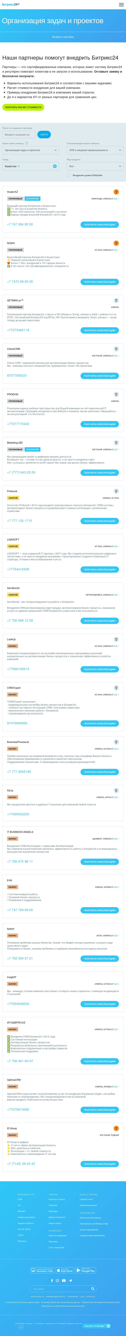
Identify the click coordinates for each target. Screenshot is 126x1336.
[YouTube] (64, 1280)
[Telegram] (70, 1280)
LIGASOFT (13, 539)
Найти (44, 134)
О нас (82, 1296)
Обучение (53, 1205)
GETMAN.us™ (15, 300)
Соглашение (72, 1296)
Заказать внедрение (58, 1235)
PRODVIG (12, 394)
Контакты (90, 1296)
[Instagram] (57, 1280)
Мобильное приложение (90, 1217)
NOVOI (11, 243)
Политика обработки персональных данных (60, 1302)
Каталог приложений (89, 1229)
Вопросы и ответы (57, 1199)
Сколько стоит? (86, 1199)
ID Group (12, 1128)
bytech (10, 928)
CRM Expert (13, 687)
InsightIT (11, 977)
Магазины (22, 1241)
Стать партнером (56, 1247)
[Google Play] (85, 1270)
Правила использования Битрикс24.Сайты (101, 1302)
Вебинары (53, 1211)
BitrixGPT (22, 1211)
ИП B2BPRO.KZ (16, 1022)
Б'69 (9, 880)
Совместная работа (26, 1217)
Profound (12, 491)
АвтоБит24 (13, 588)
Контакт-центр (24, 1229)
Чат (19, 1205)
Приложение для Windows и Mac (94, 1223)
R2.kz (10, 790)
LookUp (11, 639)
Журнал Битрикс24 (57, 1217)
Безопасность (37, 1296)
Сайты (21, 1235)
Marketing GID (15, 442)
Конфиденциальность (56, 1296)
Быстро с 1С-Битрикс (94, 1325)
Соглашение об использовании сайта (22, 1302)
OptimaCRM (14, 1080)
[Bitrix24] (10, 4)
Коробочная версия (88, 1205)
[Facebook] (52, 1280)
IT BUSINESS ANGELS (20, 832)
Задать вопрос (55, 1223)
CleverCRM (13, 349)
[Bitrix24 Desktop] (42, 1270)
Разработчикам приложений (92, 1235)
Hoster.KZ (12, 192)
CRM (20, 1199)
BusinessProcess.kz (18, 742)
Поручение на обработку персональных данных (63, 1306)
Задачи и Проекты (26, 1223)
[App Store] (65, 1270)
